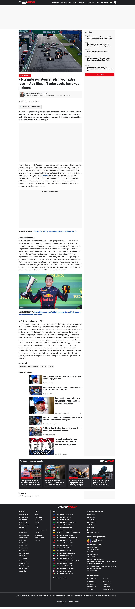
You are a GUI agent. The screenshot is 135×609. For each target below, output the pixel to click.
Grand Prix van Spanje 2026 (63, 550)
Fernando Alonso (24, 553)
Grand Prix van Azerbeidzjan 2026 (65, 553)
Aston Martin (38, 517)
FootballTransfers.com (93, 579)
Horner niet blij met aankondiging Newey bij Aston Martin (55, 231)
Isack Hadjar (22, 530)
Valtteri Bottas (23, 568)
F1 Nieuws (55, 2)
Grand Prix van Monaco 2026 (64, 530)
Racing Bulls (38, 535)
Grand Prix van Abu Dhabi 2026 (64, 573)
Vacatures (52, 595)
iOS (72, 595)
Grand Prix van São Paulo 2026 (64, 566)
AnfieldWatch (91, 589)
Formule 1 (23, 366)
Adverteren (39, 595)
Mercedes (37, 532)
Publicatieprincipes (79, 595)
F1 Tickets (104, 2)
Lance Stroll (22, 555)
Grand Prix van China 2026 (63, 517)
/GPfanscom (92, 514)
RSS (29, 595)
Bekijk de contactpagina (93, 570)
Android (68, 595)
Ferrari (37, 525)
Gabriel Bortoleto (24, 563)
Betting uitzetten (60, 595)
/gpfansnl (91, 527)
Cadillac (37, 522)
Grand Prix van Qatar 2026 (63, 571)
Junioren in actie (24, 75)
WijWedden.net (91, 586)
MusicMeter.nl (107, 584)
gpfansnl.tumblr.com (94, 532)
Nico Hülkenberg (24, 566)
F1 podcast (90, 2)
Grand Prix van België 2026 (63, 540)
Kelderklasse (106, 586)
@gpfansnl (91, 519)
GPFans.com (106, 581)
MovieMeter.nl (91, 584)
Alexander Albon (24, 537)
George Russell (23, 545)
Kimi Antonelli (23, 543)
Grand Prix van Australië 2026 (64, 514)
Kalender (82, 2)
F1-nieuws (100, 75)
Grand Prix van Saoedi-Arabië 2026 (65, 522)
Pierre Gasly (22, 527)
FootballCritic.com (108, 579)
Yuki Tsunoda (23, 561)
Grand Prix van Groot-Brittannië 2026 (66, 537)
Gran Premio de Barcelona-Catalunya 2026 (68, 532)
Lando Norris (23, 519)
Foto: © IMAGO (23, 70)
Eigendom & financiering (102, 595)
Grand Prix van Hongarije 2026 (64, 543)
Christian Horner (33, 366)
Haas (36, 527)
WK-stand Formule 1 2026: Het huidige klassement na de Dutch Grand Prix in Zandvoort (98, 60)
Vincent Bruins (30, 93)
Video (97, 2)
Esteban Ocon (23, 550)
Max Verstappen (66, 2)
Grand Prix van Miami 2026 (63, 525)
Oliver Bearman (23, 548)
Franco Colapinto (24, 525)
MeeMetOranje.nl (108, 589)
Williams (44, 176)
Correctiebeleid (90, 595)
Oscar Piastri (23, 522)
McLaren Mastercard (41, 530)
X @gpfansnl (91, 517)
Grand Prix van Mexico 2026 (64, 563)
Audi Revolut (38, 519)
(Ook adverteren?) (63, 578)
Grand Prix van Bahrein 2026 (64, 555)
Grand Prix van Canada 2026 (64, 527)
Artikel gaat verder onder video (50, 191)
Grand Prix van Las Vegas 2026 (65, 568)
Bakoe (51, 366)
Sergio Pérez (22, 571)
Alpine (36, 514)
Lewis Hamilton (23, 514)
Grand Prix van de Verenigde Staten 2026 (67, 561)
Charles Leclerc (23, 517)
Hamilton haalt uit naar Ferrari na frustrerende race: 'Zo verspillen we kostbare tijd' (100, 69)
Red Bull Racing (39, 537)
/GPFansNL (92, 522)
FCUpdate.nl (90, 581)
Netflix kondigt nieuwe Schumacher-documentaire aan (98, 52)
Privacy (24, 595)
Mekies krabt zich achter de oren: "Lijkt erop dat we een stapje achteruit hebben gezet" (100, 38)
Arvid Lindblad (23, 558)
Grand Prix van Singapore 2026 (64, 558)
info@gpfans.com (92, 554)
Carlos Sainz (22, 540)
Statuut (45, 595)
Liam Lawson (23, 532)
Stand (75, 2)
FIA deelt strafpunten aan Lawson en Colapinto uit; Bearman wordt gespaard (98, 45)
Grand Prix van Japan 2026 (63, 519)
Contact (33, 595)
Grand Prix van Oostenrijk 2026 (64, 535)
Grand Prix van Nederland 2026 (64, 545)
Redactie (19, 595)
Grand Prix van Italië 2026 (63, 548)
